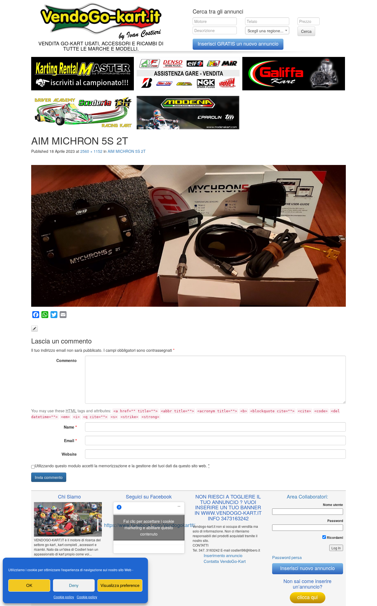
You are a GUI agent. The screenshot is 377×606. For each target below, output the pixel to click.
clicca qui (307, 596)
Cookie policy (64, 596)
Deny (74, 585)
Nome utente (333, 504)
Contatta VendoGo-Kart (225, 561)
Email (70, 440)
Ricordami (334, 537)
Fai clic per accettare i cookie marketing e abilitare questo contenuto (148, 527)
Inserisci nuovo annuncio (307, 567)
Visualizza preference (119, 585)
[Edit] (34, 329)
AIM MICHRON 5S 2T (127, 151)
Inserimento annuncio (223, 555)
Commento (66, 360)
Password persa (287, 557)
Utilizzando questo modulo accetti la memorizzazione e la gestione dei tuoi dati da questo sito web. (122, 465)
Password (335, 520)
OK (29, 585)
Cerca (306, 31)
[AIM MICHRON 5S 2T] (188, 236)
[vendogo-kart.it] (99, 20)
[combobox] (267, 30)
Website (69, 454)
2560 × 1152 (91, 151)
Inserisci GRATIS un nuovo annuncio (238, 43)
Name (70, 427)
